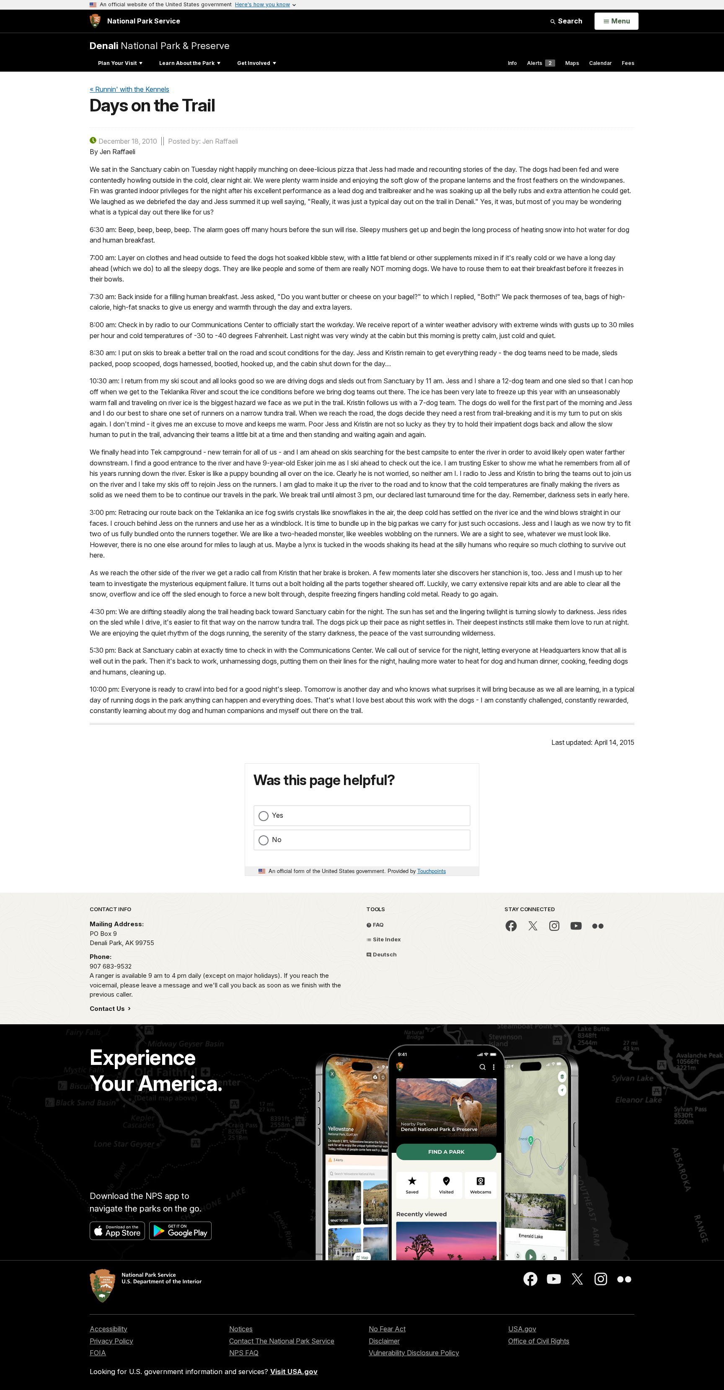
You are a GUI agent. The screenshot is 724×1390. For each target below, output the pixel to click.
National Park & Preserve (160, 45)
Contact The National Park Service (281, 1341)
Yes (277, 815)
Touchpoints (431, 871)
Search (569, 21)
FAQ (378, 924)
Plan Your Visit (117, 63)
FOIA (98, 1353)
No (277, 839)
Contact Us (108, 1009)
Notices (241, 1329)
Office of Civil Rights (538, 1341)
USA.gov (522, 1329)
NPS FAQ (244, 1353)
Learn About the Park (187, 63)
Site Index (386, 939)
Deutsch (384, 954)
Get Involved (253, 63)
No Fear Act (387, 1329)
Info (512, 63)
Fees (628, 63)
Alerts (539, 63)
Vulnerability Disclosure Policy (414, 1353)
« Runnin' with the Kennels (129, 89)
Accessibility (108, 1329)
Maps (572, 63)
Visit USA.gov (294, 1371)
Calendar (600, 63)
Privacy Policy (111, 1341)
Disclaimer (384, 1341)
